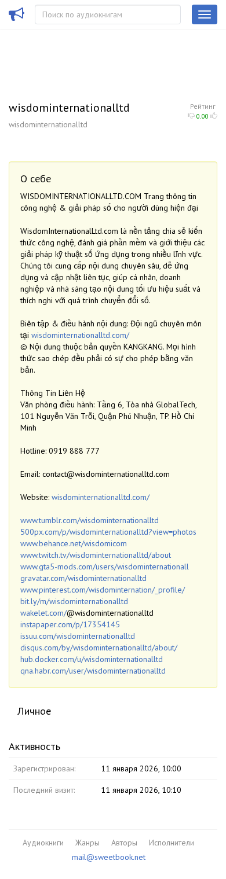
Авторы (124, 842)
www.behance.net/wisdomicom (73, 543)
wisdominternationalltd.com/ (80, 335)
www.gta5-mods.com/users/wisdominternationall (104, 566)
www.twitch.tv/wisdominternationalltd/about (95, 555)
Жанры (87, 842)
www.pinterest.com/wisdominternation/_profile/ (102, 589)
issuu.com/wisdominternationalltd (77, 636)
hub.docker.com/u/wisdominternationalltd (91, 659)
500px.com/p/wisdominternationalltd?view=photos (108, 532)
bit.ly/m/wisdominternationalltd (74, 601)
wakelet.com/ (43, 613)
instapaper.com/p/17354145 (70, 624)
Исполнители (171, 842)
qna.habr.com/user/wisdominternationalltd (93, 670)
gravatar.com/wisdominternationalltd (83, 578)
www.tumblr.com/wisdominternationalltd (89, 520)
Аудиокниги (43, 842)
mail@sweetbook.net (108, 857)
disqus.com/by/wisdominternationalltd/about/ (98, 647)
